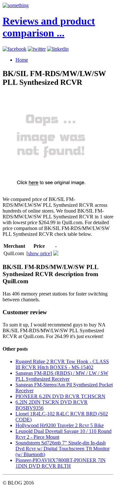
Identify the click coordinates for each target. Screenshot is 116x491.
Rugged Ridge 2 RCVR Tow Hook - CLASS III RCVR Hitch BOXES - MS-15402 (62, 364)
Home (21, 60)
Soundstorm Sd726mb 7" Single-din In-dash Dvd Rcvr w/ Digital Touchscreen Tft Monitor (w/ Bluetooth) (62, 448)
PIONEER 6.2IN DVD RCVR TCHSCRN (60, 396)
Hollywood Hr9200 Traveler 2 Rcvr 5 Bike (59, 425)
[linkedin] (58, 49)
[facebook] (14, 49)
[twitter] (37, 49)
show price (39, 253)
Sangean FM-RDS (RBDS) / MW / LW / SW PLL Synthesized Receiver (61, 376)
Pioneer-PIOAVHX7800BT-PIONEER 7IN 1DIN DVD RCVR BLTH (60, 463)
